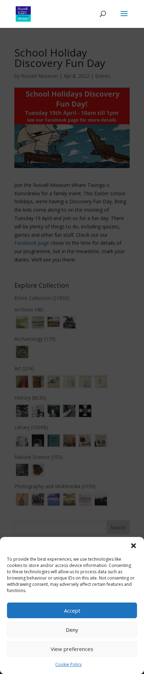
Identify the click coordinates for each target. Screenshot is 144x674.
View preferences (72, 648)
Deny (72, 629)
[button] (133, 545)
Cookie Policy (68, 664)
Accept (72, 610)
